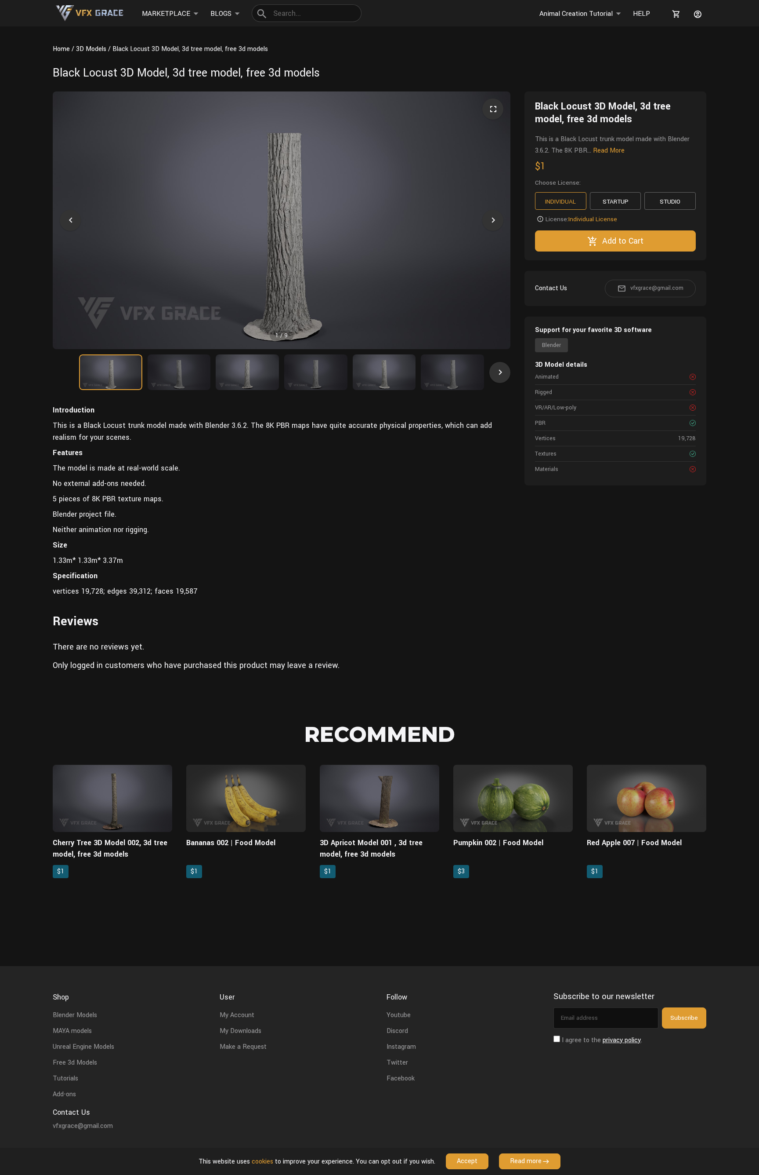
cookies (262, 1161)
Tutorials (65, 1078)
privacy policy (622, 1040)
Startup (616, 201)
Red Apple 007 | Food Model (634, 843)
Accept (467, 1161)
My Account (237, 1015)
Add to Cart (622, 241)
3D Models (91, 49)
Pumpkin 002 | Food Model (498, 843)
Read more (526, 1161)
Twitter (397, 1062)
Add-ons (64, 1094)
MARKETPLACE (166, 13)
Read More (609, 150)
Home (61, 49)
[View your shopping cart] (674, 14)
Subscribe (684, 1018)
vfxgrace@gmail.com (656, 288)
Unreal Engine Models (83, 1046)
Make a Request (243, 1046)
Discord (397, 1031)
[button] (70, 220)
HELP (641, 13)
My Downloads (240, 1031)
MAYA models (72, 1031)
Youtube (399, 1015)
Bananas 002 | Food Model (230, 843)
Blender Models (75, 1015)
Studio (670, 201)
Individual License (592, 219)
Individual (560, 201)
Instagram (401, 1046)
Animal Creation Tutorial (576, 13)
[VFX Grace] (90, 13)
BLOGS (220, 13)
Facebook (401, 1078)
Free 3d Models (75, 1062)
